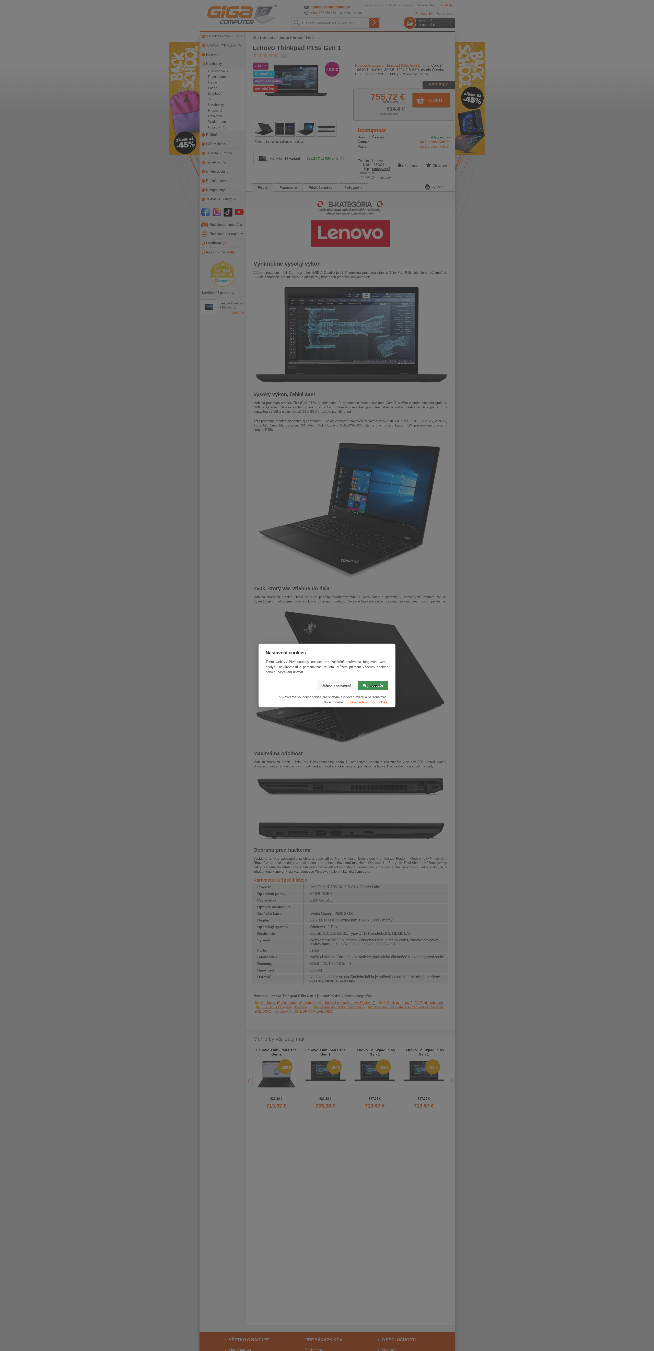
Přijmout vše (373, 686)
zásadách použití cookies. (368, 702)
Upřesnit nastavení (336, 686)
